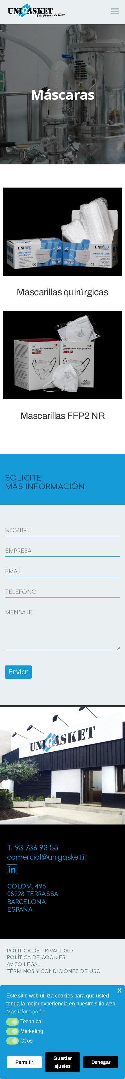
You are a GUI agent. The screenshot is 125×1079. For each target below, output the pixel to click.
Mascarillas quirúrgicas (62, 292)
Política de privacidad (40, 950)
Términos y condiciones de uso (54, 971)
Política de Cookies (36, 957)
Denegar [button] (100, 1062)
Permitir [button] (24, 1062)
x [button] (119, 990)
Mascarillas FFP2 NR (62, 416)
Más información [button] (25, 1011)
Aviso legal (24, 964)
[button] (12, 1021)
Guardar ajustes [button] (62, 1062)
